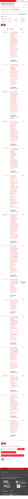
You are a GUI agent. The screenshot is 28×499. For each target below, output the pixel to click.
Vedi (19, 449)
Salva (23, 449)
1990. (23, 121)
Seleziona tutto (4, 449)
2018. (23, 32)
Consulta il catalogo (15, 9)
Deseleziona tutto (13, 449)
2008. (23, 375)
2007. (23, 214)
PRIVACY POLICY (5, 491)
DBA (10, 472)
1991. (23, 175)
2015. (23, 394)
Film (8, 32)
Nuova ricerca (15, 19)
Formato (10, 19)
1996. (23, 299)
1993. (23, 64)
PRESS (11, 491)
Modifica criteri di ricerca (23, 20)
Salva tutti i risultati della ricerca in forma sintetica (12, 455)
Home (2, 9)
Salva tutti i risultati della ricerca (8, 452)
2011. (23, 148)
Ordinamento (4, 19)
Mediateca (7, 9)
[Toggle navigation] (25, 4)
